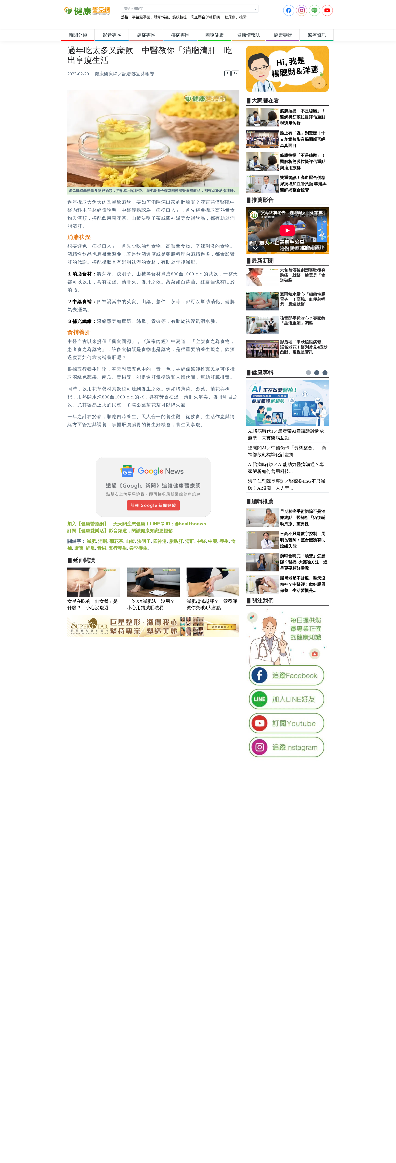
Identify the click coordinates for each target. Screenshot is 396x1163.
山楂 (130, 541)
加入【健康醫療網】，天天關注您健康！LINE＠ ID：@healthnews (136, 524)
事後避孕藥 (141, 17)
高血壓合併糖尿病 (205, 17)
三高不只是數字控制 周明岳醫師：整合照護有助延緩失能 (302, 539)
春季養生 (138, 548)
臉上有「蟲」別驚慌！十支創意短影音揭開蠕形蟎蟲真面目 (302, 139)
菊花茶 (116, 541)
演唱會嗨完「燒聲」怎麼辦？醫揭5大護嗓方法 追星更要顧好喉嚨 (303, 562)
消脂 (102, 541)
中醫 (201, 541)
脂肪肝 (176, 541)
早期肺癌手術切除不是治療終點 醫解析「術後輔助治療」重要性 (302, 517)
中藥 (212, 541)
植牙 (243, 17)
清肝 (189, 541)
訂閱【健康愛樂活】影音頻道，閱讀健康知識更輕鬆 (120, 530)
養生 (224, 541)
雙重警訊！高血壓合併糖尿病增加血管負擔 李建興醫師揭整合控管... (303, 183)
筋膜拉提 (179, 17)
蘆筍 (78, 548)
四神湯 (160, 541)
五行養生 (118, 548)
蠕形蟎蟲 (161, 17)
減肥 (91, 541)
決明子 (144, 541)
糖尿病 (230, 17)
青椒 (101, 548)
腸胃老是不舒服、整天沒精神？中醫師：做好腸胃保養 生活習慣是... (302, 584)
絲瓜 (90, 548)
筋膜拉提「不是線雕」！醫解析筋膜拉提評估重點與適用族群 (302, 117)
